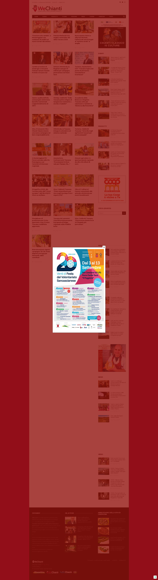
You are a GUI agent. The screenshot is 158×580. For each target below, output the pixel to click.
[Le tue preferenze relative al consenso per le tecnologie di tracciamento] (155, 577)
